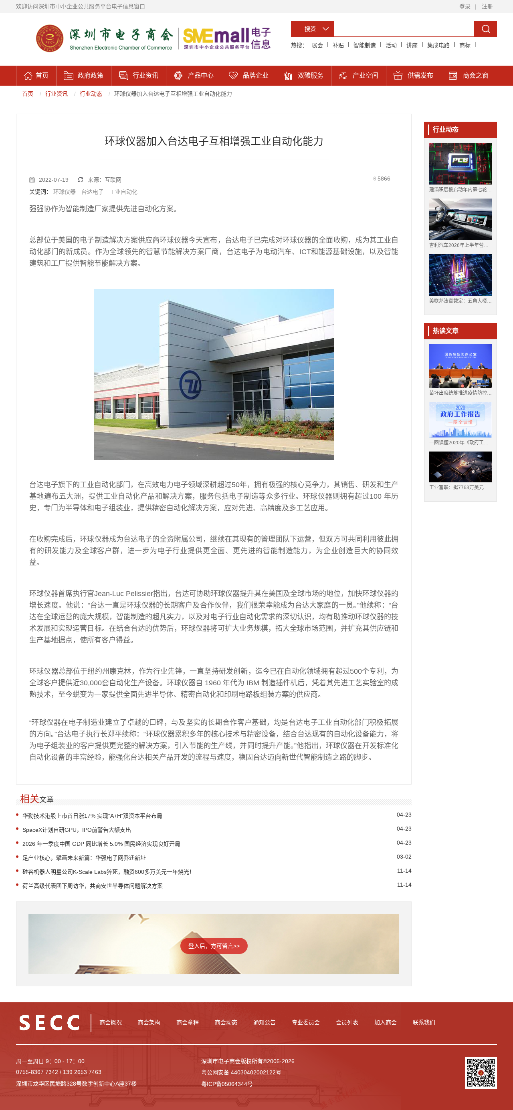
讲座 (412, 45)
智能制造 (364, 45)
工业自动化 (123, 192)
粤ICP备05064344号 (227, 1084)
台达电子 (92, 192)
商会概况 (110, 1022)
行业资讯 (56, 93)
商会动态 (226, 1022)
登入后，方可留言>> (214, 946)
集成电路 (438, 45)
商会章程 (187, 1022)
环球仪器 (64, 192)
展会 (317, 45)
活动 (391, 45)
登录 (465, 6)
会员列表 (347, 1022)
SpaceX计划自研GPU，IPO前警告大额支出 (76, 830)
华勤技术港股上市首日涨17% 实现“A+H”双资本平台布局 (92, 816)
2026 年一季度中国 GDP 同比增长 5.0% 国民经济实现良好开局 (101, 844)
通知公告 (264, 1022)
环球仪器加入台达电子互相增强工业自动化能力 (173, 93)
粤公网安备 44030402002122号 (241, 1072)
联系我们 (424, 1022)
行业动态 (91, 93)
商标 (465, 45)
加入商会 (385, 1022)
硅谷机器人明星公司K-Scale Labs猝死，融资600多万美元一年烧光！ (108, 872)
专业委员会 (306, 1022)
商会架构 (149, 1022)
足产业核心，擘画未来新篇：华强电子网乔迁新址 (84, 858)
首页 (27, 93)
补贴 (338, 45)
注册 (487, 6)
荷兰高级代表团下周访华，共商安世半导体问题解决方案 (92, 886)
